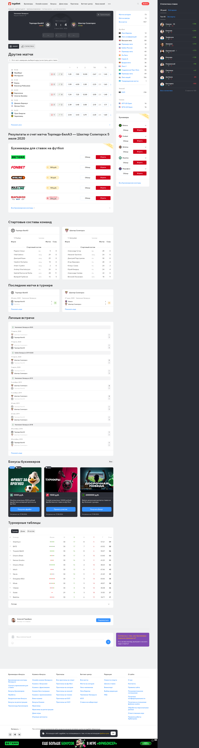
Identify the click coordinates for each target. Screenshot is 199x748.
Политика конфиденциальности (136, 697)
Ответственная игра (136, 713)
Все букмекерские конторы (23, 208)
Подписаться (103, 620)
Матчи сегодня (132, 14)
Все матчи (132, 22)
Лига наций (134, 77)
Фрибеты (11, 695)
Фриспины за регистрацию (42, 709)
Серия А (134, 59)
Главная (11, 9)
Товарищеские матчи (134, 81)
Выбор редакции (110, 691)
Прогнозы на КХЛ (63, 698)
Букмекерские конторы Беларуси (17, 681)
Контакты (132, 684)
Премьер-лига (134, 44)
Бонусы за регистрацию (17, 702)
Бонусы (53, 4)
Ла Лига (134, 55)
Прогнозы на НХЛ (63, 702)
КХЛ (134, 92)
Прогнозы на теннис (64, 695)
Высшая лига (134, 40)
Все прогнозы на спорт (65, 680)
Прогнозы (74, 4)
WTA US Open (134, 107)
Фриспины (36, 706)
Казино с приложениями (41, 695)
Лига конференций (134, 37)
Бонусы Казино (38, 702)
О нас (130, 680)
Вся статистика (166, 91)
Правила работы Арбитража (134, 718)
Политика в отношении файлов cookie (137, 703)
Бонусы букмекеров (16, 691)
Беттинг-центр (87, 4)
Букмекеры (28, 4)
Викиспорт (108, 687)
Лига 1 (134, 66)
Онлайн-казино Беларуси (42, 680)
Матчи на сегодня (87, 684)
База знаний (100, 4)
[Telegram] (15, 734)
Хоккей (122, 88)
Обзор (87, 157)
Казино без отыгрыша (41, 691)
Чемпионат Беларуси (34, 9)
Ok (113, 733)
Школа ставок (110, 684)
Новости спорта (110, 680)
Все (110, 462)
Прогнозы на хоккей (64, 691)
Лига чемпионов (86, 687)
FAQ (105, 695)
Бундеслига (134, 63)
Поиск (138, 4)
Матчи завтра (132, 18)
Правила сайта (134, 687)
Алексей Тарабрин (24, 619)
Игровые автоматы (39, 717)
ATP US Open (134, 103)
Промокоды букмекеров (18, 706)
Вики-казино (37, 698)
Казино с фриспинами (41, 687)
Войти (145, 4)
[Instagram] (10, 734)
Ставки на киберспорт (89, 702)
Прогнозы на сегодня (64, 687)
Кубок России (134, 48)
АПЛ (82, 698)
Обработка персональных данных (138, 709)
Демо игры (63, 4)
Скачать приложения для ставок (18, 686)
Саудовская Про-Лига (134, 70)
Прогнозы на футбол (64, 684)
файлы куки (104, 733)
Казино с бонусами (39, 684)
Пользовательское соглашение (135, 692)
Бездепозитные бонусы (17, 698)
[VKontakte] (19, 734)
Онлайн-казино (42, 4)
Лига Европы (134, 33)
